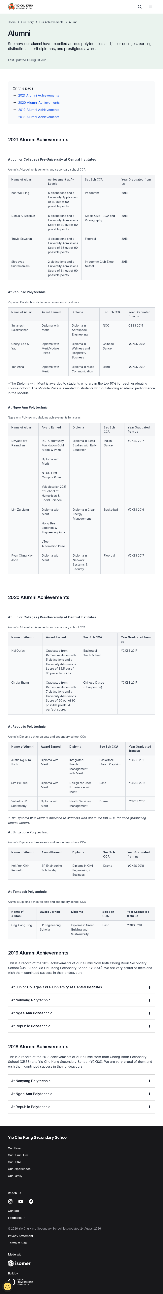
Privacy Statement (20, 1236)
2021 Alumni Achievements (38, 95)
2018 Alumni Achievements (38, 117)
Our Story (27, 22)
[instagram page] (10, 1201)
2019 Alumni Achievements (38, 110)
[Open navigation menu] (150, 7)
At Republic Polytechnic (30, 1026)
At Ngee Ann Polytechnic (31, 1013)
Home (12, 22)
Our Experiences (19, 1169)
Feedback (15, 1218)
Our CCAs (14, 1162)
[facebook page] (31, 1201)
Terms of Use (17, 1243)
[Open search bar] (140, 7)
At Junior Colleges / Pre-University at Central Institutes (56, 987)
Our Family (15, 1176)
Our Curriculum (18, 1155)
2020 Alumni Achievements (39, 103)
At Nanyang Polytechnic (30, 1000)
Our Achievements (51, 22)
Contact (13, 1211)
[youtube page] (20, 1201)
